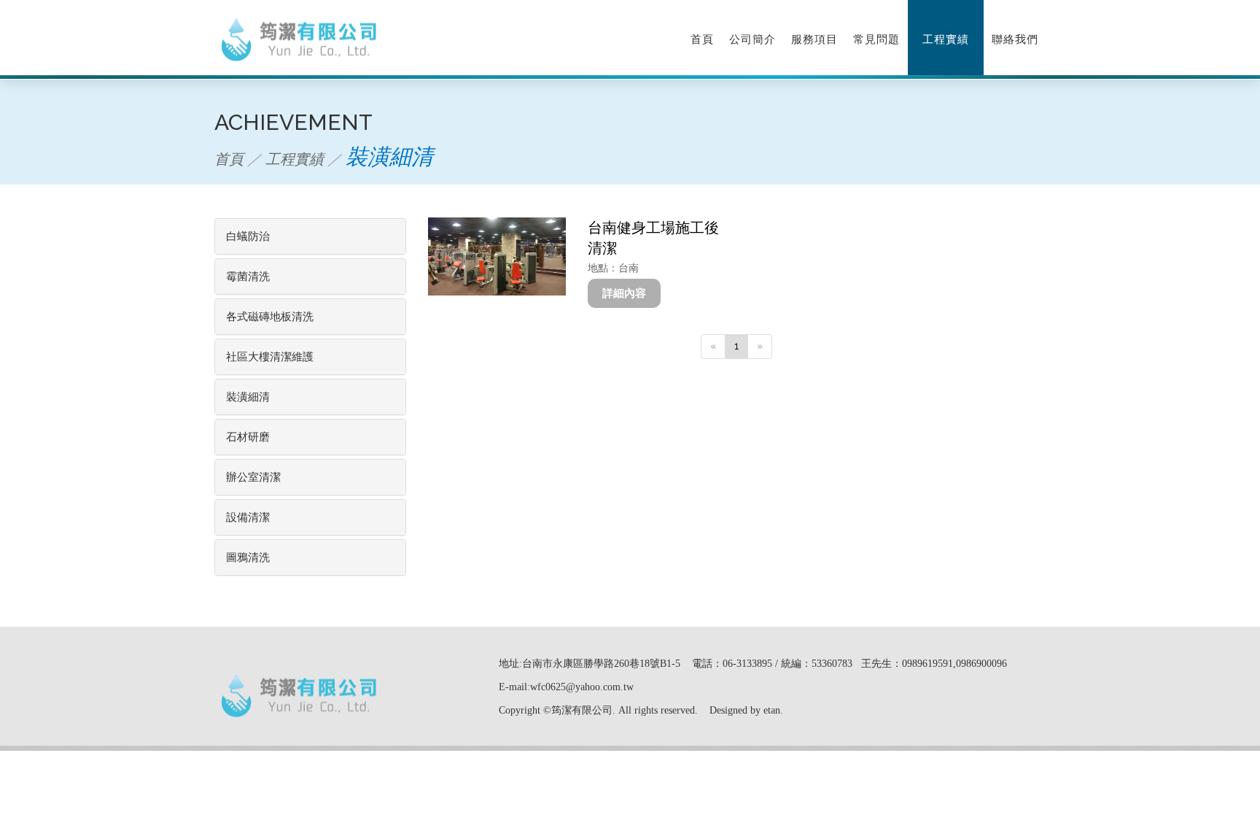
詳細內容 (624, 293)
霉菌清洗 (248, 276)
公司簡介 (752, 39)
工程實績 (945, 39)
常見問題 (876, 39)
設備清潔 (248, 517)
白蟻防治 (248, 236)
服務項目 (814, 39)
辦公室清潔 (253, 477)
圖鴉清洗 (248, 557)
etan (771, 710)
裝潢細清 (248, 397)
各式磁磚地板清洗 (270, 316)
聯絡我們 (1015, 39)
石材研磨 (248, 437)
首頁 (702, 39)
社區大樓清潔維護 (270, 357)
